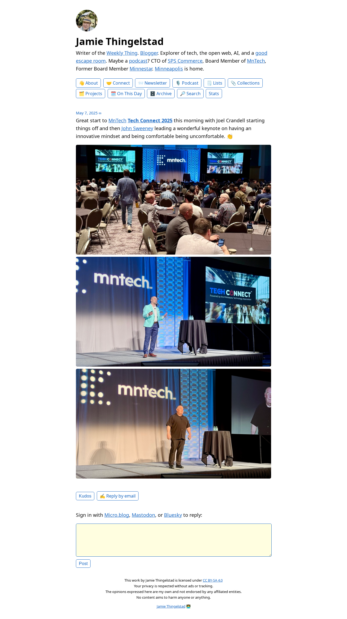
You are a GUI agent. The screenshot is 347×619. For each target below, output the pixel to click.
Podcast (190, 83)
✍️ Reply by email (118, 496)
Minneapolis (169, 68)
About (91, 83)
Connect (121, 83)
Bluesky (173, 515)
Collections (248, 83)
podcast (138, 60)
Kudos (85, 495)
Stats (214, 94)
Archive (164, 94)
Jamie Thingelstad (120, 41)
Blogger (149, 53)
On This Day (129, 94)
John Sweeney (137, 128)
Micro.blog (116, 515)
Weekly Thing (122, 53)
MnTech (256, 60)
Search (194, 94)
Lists (217, 83)
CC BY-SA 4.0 (213, 580)
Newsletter (155, 83)
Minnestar (141, 68)
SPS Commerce (185, 60)
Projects (93, 94)
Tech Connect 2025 (150, 120)
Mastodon (143, 515)
